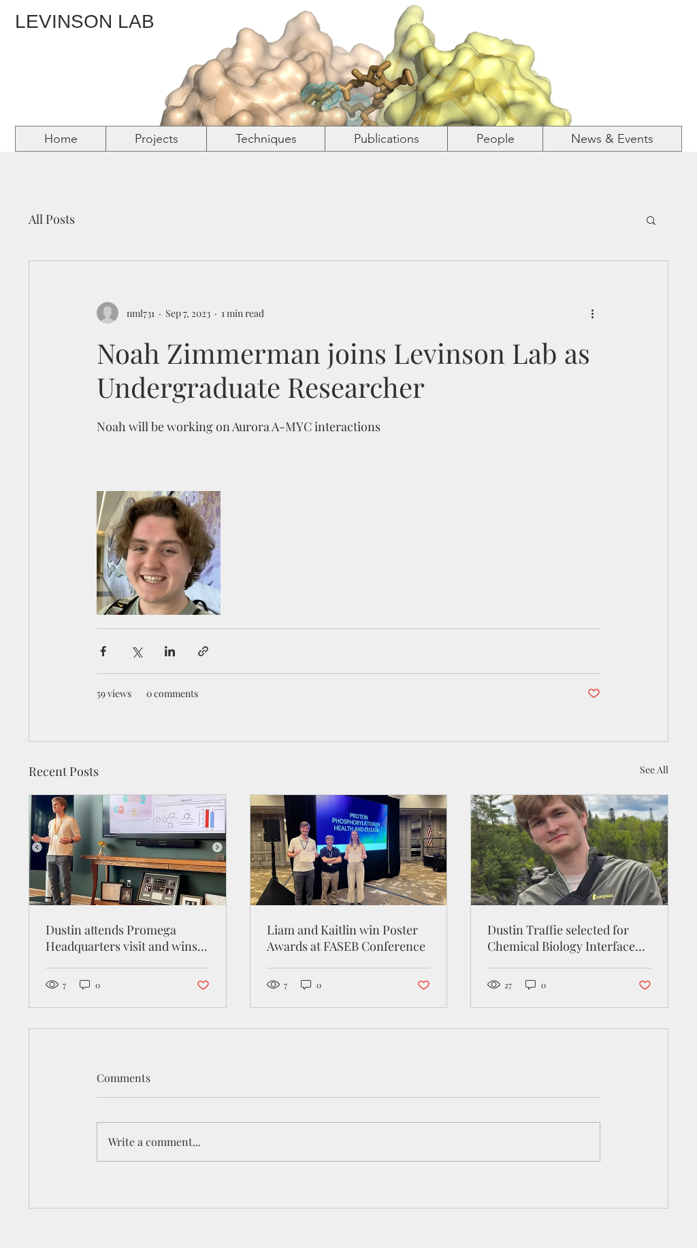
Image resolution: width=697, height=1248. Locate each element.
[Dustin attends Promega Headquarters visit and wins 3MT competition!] (127, 850)
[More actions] (592, 313)
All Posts (52, 219)
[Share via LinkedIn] (169, 651)
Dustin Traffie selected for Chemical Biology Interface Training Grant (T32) (561, 938)
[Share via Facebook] (103, 651)
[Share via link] (203, 651)
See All (654, 769)
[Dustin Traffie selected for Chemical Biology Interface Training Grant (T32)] (569, 850)
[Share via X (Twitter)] (136, 651)
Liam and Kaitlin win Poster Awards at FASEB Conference (346, 938)
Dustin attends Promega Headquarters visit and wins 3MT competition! (121, 938)
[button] (651, 219)
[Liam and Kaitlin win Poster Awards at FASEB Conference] (348, 850)
